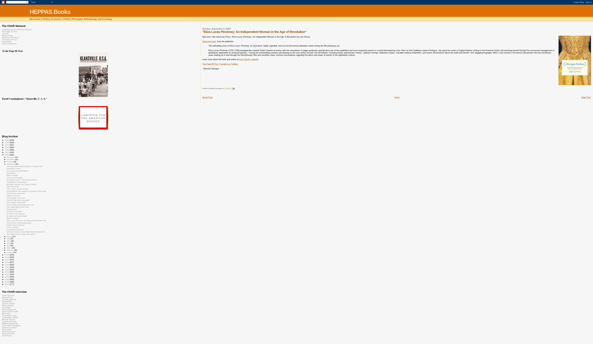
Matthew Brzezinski (10, 324)
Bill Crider (6, 313)
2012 (7, 272)
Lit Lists (5, 34)
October (10, 162)
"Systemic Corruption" (14, 211)
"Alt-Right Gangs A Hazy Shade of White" (21, 184)
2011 (7, 274)
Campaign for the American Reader (17, 30)
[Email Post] (233, 88)
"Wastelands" (11, 173)
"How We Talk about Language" (18, 200)
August (9, 236)
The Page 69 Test (9, 40)
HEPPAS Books (50, 11)
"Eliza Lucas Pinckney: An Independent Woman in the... (26, 221)
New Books (7, 42)
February (10, 250)
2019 (7, 255)
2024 (7, 145)
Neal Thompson (8, 332)
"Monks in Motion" (13, 218)
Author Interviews (9, 44)
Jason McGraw (8, 295)
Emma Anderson (9, 309)
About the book (209, 41)
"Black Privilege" (12, 175)
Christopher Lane (9, 315)
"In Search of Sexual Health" (16, 216)
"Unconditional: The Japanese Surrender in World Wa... (26, 191)
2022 (7, 150)
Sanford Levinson (9, 328)
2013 (7, 270)
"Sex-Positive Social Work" (16, 202)
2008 (7, 282)
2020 (7, 155)
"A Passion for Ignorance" (15, 193)
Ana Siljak (6, 307)
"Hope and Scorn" (13, 187)
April (8, 246)
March (9, 248)
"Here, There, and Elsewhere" (17, 189)
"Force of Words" (12, 227)
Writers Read (7, 36)
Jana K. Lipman (8, 303)
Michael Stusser (8, 320)
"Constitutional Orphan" (15, 230)
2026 (7, 140)
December (11, 157)
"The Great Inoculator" (14, 178)
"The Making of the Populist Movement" (21, 234)
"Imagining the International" (16, 182)
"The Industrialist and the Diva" (17, 207)
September (11, 164)
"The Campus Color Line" (15, 198)
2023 (7, 147)
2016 (7, 262)
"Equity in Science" (13, 196)
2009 (7, 279)
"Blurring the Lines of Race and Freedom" (21, 180)
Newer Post (207, 97)
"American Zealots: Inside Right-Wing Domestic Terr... (26, 232)
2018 (7, 257)
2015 (7, 265)
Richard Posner (8, 334)
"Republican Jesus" (13, 168)
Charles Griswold (9, 322)
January (10, 252)
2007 (7, 284)
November (11, 159)
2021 (7, 152)
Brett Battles (7, 301)
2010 (7, 277)
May (8, 243)
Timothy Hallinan (9, 299)
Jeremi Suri (7, 336)
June (9, 241)
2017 (7, 260)
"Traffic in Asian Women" (15, 225)
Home (397, 97)
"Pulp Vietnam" (11, 209)
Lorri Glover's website (248, 59)
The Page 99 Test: (220, 64)
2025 (7, 142)
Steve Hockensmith (10, 311)
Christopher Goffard (10, 318)
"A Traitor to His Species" (15, 214)
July (8, 239)
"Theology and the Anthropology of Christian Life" (24, 166)
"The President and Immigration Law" (20, 205)
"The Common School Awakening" (19, 223)
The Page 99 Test (9, 32)
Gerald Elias (7, 297)
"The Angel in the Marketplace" (17, 171)
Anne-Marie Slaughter (11, 326)
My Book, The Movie (10, 38)
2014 (7, 267)
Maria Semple (8, 305)
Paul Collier (7, 330)
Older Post (586, 97)
